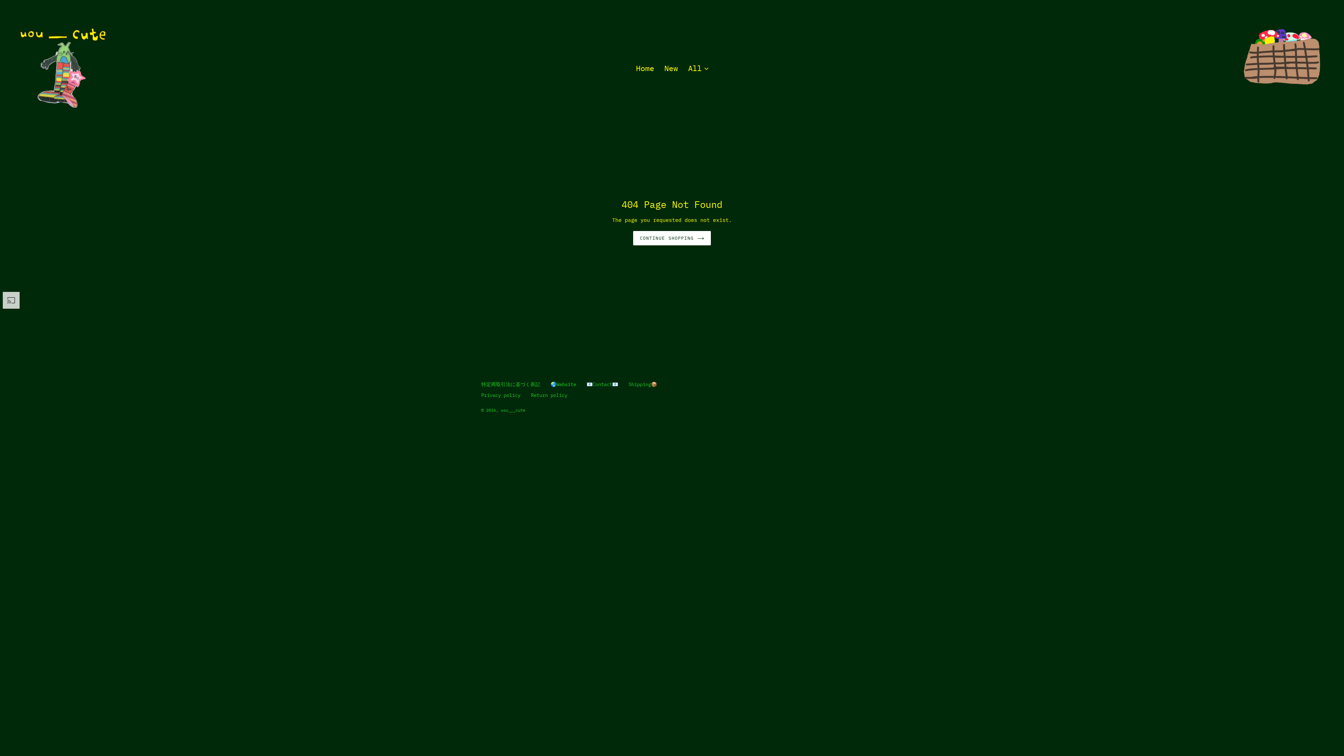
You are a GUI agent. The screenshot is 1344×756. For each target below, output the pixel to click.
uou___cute (513, 410)
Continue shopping (667, 238)
